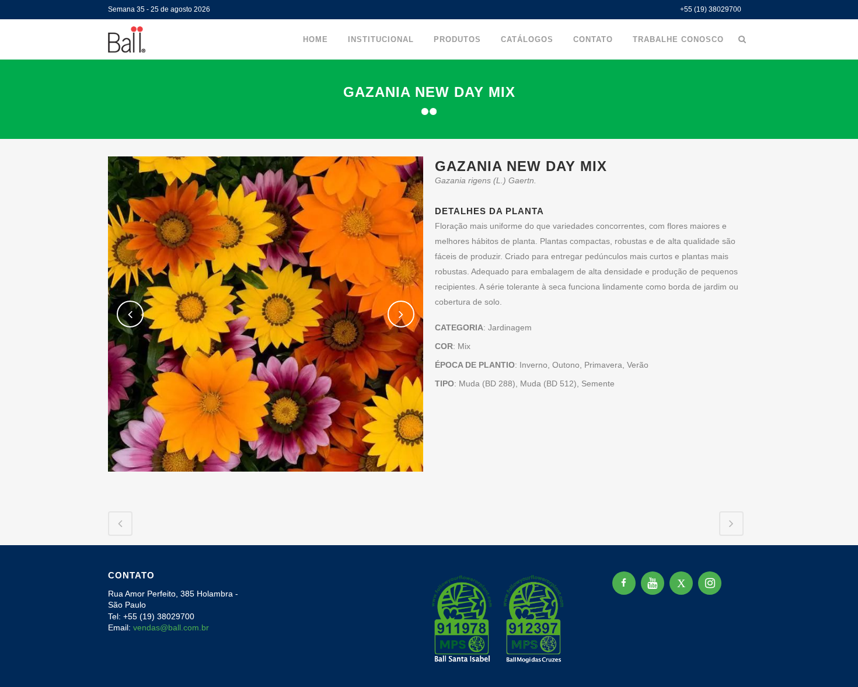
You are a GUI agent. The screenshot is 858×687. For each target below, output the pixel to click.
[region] (151, 595)
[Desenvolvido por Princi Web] (742, 662)
